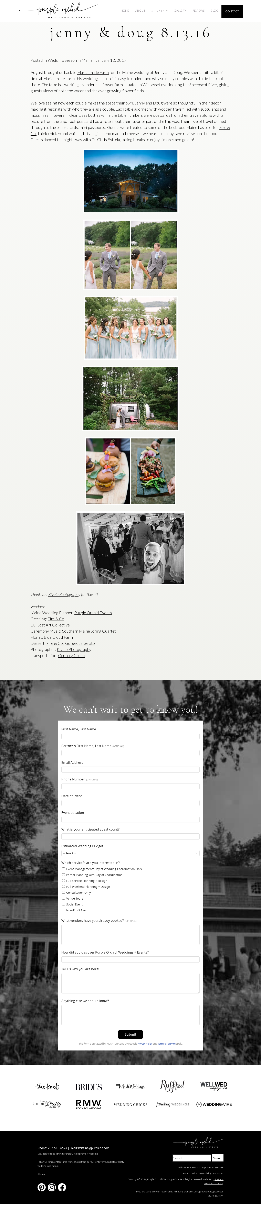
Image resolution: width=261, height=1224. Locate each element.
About (140, 10)
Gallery (180, 10)
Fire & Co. (55, 643)
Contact (232, 11)
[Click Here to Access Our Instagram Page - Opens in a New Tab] (52, 1187)
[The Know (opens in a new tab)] (47, 1086)
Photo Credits (190, 1173)
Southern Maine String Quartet (89, 630)
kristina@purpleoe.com (93, 1148)
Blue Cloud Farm (58, 637)
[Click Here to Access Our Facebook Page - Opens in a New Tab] (62, 1187)
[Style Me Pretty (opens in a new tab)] (47, 1105)
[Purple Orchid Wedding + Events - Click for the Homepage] (59, 11)
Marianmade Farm (93, 72)
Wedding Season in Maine (70, 60)
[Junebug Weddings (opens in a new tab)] (172, 1105)
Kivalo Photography (64, 594)
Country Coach (71, 655)
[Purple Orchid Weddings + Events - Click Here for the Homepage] (198, 1142)
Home (125, 10)
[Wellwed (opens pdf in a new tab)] (214, 1086)
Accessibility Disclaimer (211, 1173)
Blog (214, 10)
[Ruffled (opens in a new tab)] (172, 1086)
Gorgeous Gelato (80, 643)
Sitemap (42, 1174)
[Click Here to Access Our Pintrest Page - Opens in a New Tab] (42, 1187)
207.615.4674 (57, 1148)
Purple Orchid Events (93, 612)
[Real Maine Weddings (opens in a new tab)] (130, 1086)
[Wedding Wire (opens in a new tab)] (214, 1104)
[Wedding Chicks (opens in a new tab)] (130, 1105)
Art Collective (58, 624)
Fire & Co (56, 618)
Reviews (198, 10)
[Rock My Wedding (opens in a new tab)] (88, 1104)
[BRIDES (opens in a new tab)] (88, 1086)
